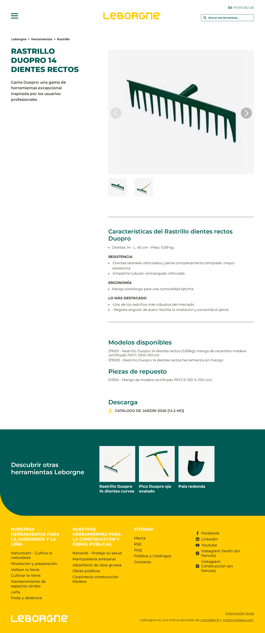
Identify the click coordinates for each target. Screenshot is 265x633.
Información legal (239, 613)
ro (246, 8)
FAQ (138, 550)
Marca (140, 538)
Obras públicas (86, 571)
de (251, 8)
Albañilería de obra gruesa (97, 565)
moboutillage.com (238, 620)
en (240, 8)
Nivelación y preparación (34, 563)
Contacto (142, 562)
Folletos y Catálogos (152, 556)
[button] (246, 113)
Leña (15, 592)
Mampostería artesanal (94, 559)
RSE (137, 544)
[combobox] (227, 20)
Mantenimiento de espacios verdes (28, 583)
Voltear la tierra (25, 569)
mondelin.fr (209, 620)
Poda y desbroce (26, 598)
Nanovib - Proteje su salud (97, 553)
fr (235, 8)
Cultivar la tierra (26, 575)
